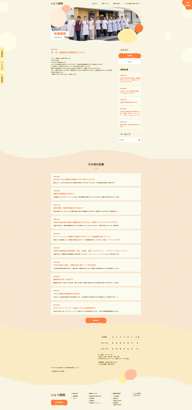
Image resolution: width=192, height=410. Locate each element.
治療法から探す (117, 400)
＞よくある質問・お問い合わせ (106, 364)
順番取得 (187, 5)
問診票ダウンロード (94, 403)
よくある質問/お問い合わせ (132, 3)
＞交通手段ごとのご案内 (57, 371)
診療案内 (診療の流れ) (95, 396)
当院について (105, 3)
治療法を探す (116, 3)
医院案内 (91, 400)
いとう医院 (57, 3)
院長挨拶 (91, 398)
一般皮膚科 (116, 396)
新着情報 (129, 56)
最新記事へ (96, 320)
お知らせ (94, 3)
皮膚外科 (115, 398)
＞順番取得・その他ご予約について (107, 362)
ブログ (130, 62)
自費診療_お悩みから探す (117, 404)
